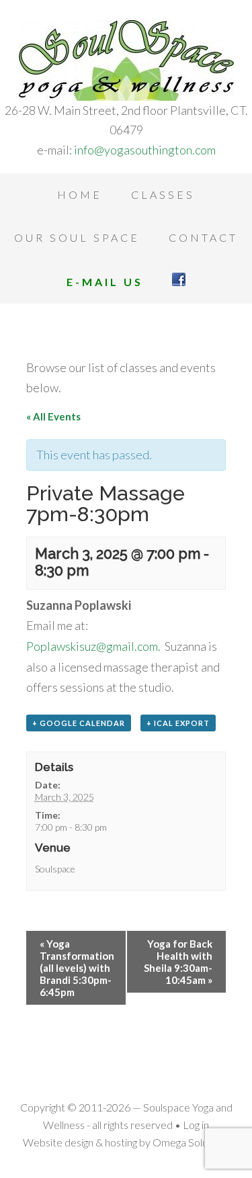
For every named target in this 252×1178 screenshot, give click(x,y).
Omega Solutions (191, 1142)
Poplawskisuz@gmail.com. (93, 646)
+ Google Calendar (78, 723)
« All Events (53, 416)
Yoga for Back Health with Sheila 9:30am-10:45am (178, 962)
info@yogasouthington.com (145, 149)
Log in (196, 1124)
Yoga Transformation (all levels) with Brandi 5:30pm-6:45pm (77, 968)
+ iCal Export (178, 723)
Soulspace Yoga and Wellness (126, 60)
